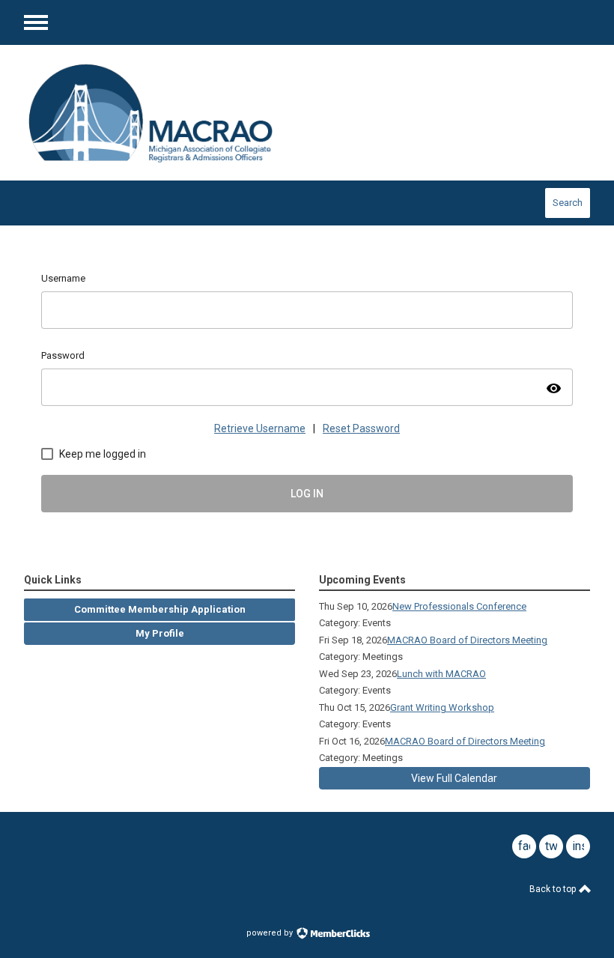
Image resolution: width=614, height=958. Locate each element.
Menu (36, 22)
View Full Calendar (454, 778)
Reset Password (361, 428)
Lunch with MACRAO (441, 673)
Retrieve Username (260, 428)
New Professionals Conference (459, 606)
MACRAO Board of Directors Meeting (467, 640)
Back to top (553, 889)
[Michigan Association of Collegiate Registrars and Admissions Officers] (151, 113)
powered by (270, 933)
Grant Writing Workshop (442, 707)
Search (568, 202)
